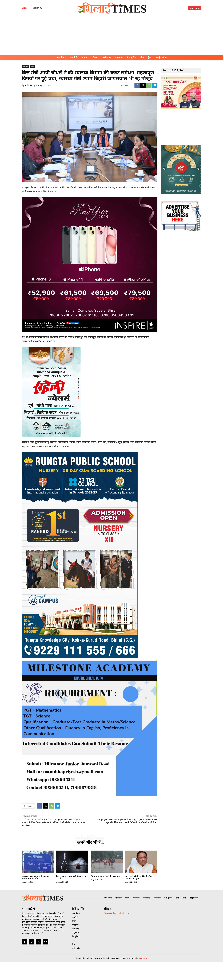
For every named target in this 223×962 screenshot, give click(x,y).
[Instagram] (31, 941)
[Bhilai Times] (112, 8)
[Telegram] (154, 85)
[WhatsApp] (149, 85)
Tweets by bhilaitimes (117, 913)
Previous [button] (164, 169)
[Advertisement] (111, 35)
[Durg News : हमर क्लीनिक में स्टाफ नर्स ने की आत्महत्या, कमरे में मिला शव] (72, 862)
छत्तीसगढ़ (25, 67)
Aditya (28, 85)
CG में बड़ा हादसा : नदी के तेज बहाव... (106, 876)
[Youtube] (45, 941)
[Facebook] (137, 85)
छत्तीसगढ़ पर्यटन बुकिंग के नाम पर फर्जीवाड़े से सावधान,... (35, 877)
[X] (143, 85)
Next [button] (198, 169)
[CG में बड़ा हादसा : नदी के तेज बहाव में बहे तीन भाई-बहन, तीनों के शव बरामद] (107, 862)
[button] (38, 8)
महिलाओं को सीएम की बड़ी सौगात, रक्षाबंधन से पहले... (139, 877)
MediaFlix (143, 958)
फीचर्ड (32, 67)
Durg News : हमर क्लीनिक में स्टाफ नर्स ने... (71, 877)
